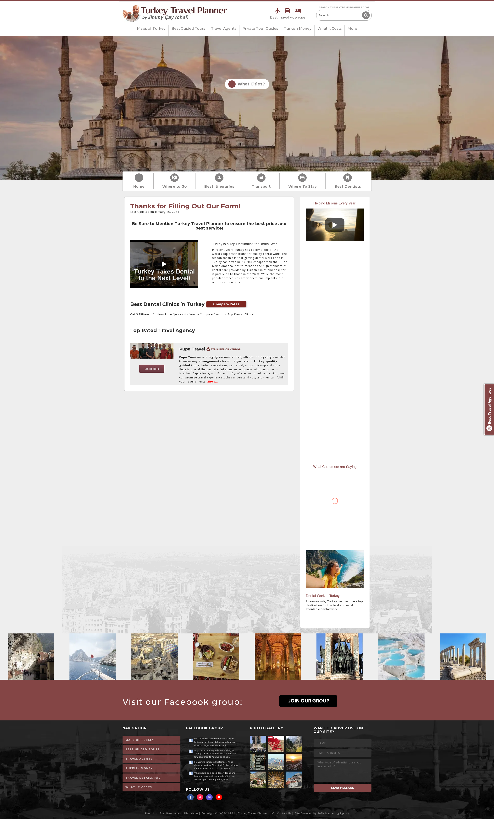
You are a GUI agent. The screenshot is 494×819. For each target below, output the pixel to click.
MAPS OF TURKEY (139, 740)
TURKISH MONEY (139, 768)
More (352, 28)
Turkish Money (297, 28)
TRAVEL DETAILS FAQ (143, 777)
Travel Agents (223, 28)
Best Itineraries (219, 186)
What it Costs (329, 28)
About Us (151, 813)
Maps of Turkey (151, 28)
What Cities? (250, 84)
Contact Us (284, 813)
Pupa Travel (192, 349)
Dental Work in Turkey (323, 595)
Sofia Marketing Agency (333, 813)
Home (139, 186)
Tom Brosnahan (170, 813)
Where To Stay (302, 186)
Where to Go (174, 186)
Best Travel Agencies (288, 17)
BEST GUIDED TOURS (142, 749)
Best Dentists (347, 186)
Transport (261, 186)
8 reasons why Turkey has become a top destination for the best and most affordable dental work (334, 605)
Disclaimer (191, 813)
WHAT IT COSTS (138, 787)
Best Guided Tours (188, 28)
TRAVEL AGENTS (139, 759)
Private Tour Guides (260, 28)
